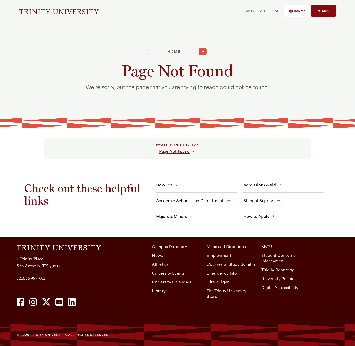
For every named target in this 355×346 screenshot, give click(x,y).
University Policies (278, 278)
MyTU (266, 246)
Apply (250, 11)
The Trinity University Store (226, 293)
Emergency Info (222, 273)
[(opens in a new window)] (20, 302)
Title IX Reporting (278, 270)
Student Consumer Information (279, 258)
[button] (297, 11)
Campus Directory (169, 246)
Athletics (160, 264)
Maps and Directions (226, 246)
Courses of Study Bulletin (231, 264)
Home (174, 51)
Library (159, 291)
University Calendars (171, 282)
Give (275, 11)
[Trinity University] (59, 11)
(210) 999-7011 (31, 278)
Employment (219, 255)
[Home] (81, 246)
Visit (263, 11)
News (157, 255)
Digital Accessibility (279, 287)
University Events (168, 273)
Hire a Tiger (218, 282)
